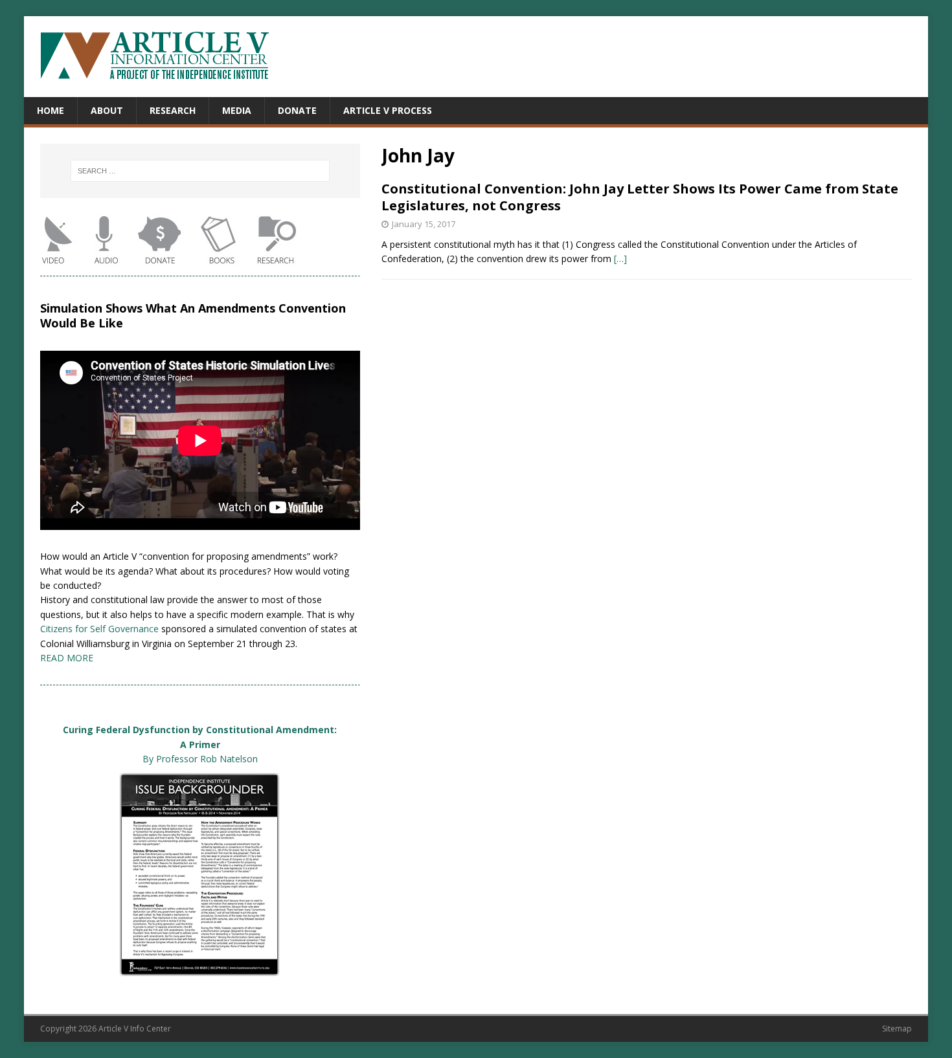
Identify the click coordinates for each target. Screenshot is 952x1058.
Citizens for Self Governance (99, 629)
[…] (620, 258)
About (107, 110)
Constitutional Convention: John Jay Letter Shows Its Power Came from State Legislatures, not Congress (639, 197)
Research (173, 110)
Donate (297, 110)
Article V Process (387, 110)
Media (236, 110)
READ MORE (66, 658)
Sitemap (897, 1028)
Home (50, 110)
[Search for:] (200, 171)
